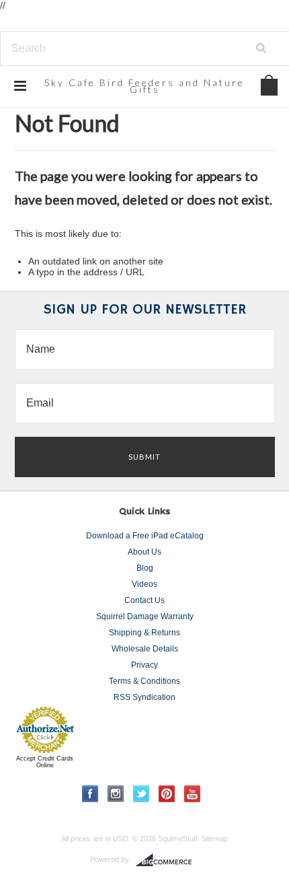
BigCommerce (168, 860)
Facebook (90, 793)
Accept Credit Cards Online (44, 762)
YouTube (192, 793)
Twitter (141, 793)
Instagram (116, 793)
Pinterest (167, 793)
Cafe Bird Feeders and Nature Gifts (144, 86)
